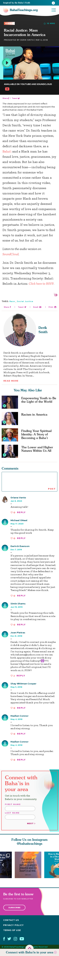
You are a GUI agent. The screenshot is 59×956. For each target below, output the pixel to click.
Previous (3, 865)
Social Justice (25, 301)
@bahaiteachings (29, 843)
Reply (21, 512)
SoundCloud (10, 254)
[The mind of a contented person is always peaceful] (29, 865)
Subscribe (14, 907)
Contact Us (11, 920)
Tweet (15, 98)
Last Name (12, 812)
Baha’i (6, 151)
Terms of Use (12, 930)
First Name (13, 804)
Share (5, 98)
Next (56, 865)
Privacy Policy (13, 925)
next (30, 823)
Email (35, 307)
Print (51, 307)
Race (12, 301)
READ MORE (11, 381)
